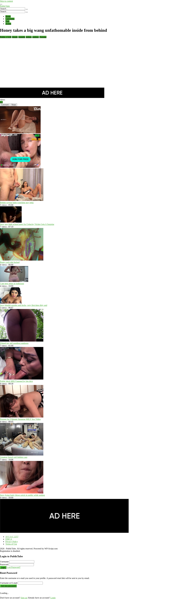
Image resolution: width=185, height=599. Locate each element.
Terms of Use (11, 544)
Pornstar (42, 37)
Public (5, 37)
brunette (21, 37)
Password (4, 564)
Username (4, 561)
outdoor (35, 37)
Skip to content (6, 1)
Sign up (24, 598)
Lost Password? (13, 567)
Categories (9, 19)
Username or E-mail (8, 583)
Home (8, 16)
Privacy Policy (11, 541)
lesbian (29, 37)
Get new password (8, 586)
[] (27, 9)
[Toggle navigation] (1, 4)
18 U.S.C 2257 (11, 537)
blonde (15, 37)
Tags (7, 21)
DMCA (8, 539)
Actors (8, 24)
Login (3, 567)
